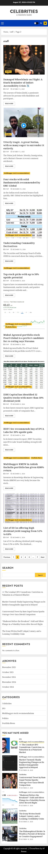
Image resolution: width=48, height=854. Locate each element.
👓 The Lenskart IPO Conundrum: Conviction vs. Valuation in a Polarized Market (22, 593)
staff (7, 89)
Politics (8, 72)
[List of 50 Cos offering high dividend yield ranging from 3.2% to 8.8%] (24, 508)
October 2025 (8, 672)
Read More (9, 104)
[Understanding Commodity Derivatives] (24, 223)
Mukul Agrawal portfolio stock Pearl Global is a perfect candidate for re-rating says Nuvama (23, 338)
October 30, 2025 (27, 770)
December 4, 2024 (19, 435)
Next (42, 557)
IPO (3, 708)
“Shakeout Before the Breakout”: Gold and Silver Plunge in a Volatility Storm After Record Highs (32, 799)
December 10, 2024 (19, 189)
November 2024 (9, 682)
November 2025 (9, 667)
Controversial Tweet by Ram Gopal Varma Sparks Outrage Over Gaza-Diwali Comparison (32, 781)
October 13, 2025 (19, 89)
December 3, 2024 (19, 474)
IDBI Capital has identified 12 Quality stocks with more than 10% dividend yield (23, 397)
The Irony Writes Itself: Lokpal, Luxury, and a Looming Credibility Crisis (31, 816)
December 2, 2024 (19, 538)
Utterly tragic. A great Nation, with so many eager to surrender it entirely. (23, 145)
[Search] (41, 23)
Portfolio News (11, 327)
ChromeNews (34, 848)
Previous (7, 557)
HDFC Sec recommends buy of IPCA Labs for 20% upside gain (23, 430)
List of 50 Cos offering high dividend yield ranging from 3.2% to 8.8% (22, 531)
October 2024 (8, 687)
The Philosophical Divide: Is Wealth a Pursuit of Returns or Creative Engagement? (32, 834)
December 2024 (9, 677)
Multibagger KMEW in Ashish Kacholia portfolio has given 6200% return (23, 467)
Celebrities (24, 11)
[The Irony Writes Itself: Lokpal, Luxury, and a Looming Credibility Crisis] (9, 816)
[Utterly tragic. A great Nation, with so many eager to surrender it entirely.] (24, 122)
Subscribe (45, 23)
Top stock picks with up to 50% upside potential (21, 276)
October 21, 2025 (27, 788)
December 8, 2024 (19, 281)
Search (7, 568)
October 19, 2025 (27, 839)
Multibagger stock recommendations (16, 173)
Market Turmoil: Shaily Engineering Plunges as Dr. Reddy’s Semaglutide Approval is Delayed (31, 764)
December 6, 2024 (19, 345)
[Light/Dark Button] (36, 23)
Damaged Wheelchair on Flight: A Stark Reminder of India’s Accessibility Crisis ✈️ (22, 82)
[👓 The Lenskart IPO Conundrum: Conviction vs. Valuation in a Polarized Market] (9, 745)
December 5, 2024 (19, 404)
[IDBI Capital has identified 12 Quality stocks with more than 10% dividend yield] (24, 375)
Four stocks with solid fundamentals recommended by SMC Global (21, 182)
